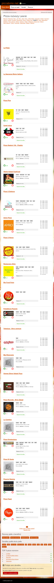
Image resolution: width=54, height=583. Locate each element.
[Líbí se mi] (4, 65)
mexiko (25, 57)
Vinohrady (17, 23)
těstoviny (21, 58)
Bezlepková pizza (25, 537)
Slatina (41, 21)
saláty (35, 57)
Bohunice (5, 18)
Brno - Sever (21, 18)
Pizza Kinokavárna (10, 439)
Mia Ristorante (8, 355)
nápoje (21, 83)
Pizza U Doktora (9, 191)
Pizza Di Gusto (8, 459)
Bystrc (33, 18)
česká (17, 266)
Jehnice (5, 20)
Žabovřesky (22, 23)
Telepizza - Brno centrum (12, 328)
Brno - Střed (28, 18)
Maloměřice (44, 20)
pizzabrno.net (10, 3)
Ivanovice (46, 18)
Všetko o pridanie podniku (10, 573)
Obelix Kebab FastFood (11, 172)
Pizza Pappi (7, 499)
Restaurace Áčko (9, 264)
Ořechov (22, 21)
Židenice (32, 23)
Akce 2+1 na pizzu (34, 537)
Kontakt (24, 7)
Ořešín (26, 21)
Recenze (30, 7)
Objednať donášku (21, 69)
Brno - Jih (16, 18)
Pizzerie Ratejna (9, 479)
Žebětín (28, 23)
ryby (31, 57)
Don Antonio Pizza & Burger (12, 559)
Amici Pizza (7, 218)
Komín (24, 20)
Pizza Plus (7, 100)
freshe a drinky (22, 200)
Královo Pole (29, 20)
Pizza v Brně (5, 7)
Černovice (37, 18)
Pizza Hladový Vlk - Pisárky (13, 145)
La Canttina (7, 419)
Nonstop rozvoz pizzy (15, 537)
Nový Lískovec (12, 21)
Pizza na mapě (15, 7)
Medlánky (5, 21)
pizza (28, 57)
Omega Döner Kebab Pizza (12, 373)
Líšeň (40, 20)
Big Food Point (8, 282)
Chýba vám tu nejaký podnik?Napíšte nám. (27, 529)
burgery (17, 83)
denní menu (18, 57)
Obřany (17, 21)
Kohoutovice (19, 20)
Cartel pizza (7, 125)
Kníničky (14, 20)
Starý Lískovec (6, 23)
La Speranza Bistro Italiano (13, 74)
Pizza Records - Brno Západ (13, 400)
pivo (20, 128)
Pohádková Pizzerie (10, 309)
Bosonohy (10, 18)
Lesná (35, 20)
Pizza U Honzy (8, 237)
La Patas (6, 48)
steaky (17, 58)
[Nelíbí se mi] (13, 65)
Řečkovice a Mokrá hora (34, 21)
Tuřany (12, 23)
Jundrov (9, 20)
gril (21, 57)
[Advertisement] (27, 34)
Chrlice (42, 18)
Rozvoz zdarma (6, 537)
